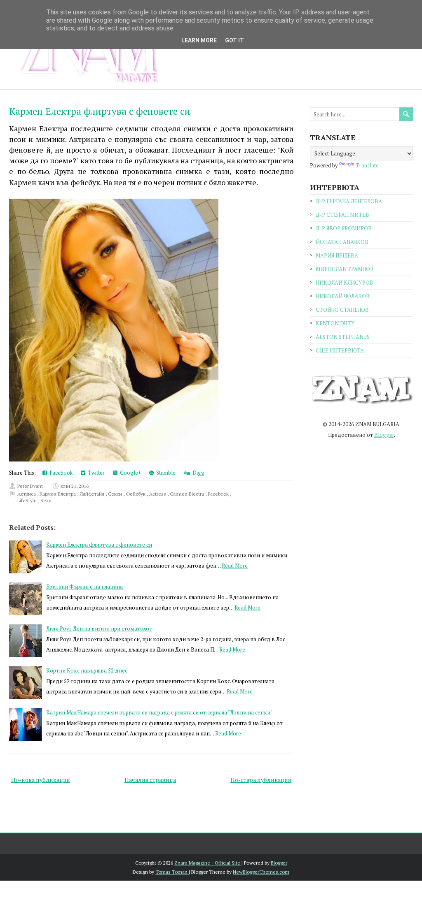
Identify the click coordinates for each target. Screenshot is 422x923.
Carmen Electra (187, 494)
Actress (158, 494)
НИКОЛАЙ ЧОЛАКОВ (343, 296)
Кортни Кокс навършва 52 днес (86, 670)
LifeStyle (27, 500)
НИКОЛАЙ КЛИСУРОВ (344, 282)
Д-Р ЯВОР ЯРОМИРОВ (344, 228)
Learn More (199, 40)
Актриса (27, 494)
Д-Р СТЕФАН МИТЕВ (342, 214)
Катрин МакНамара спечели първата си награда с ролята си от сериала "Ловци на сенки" (159, 712)
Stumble (165, 472)
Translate (367, 165)
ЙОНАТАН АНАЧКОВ (342, 242)
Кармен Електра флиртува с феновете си (99, 111)
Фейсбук (136, 494)
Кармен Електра (58, 494)
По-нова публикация (40, 780)
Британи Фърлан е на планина (84, 586)
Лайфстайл (93, 494)
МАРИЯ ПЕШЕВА (337, 255)
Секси (115, 494)
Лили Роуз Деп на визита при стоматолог (99, 628)
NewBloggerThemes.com (261, 872)
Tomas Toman (172, 872)
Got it (234, 40)
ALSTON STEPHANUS (343, 337)
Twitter (95, 472)
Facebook (60, 472)
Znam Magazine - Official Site (207, 863)
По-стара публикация (260, 780)
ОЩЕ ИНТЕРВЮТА (340, 350)
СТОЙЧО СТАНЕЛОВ (342, 309)
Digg (197, 472)
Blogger (384, 434)
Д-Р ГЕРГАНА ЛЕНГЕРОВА (349, 201)
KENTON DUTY (335, 323)
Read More (235, 565)
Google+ (129, 472)
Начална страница (150, 780)
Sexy (45, 500)
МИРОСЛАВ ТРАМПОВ (345, 269)
